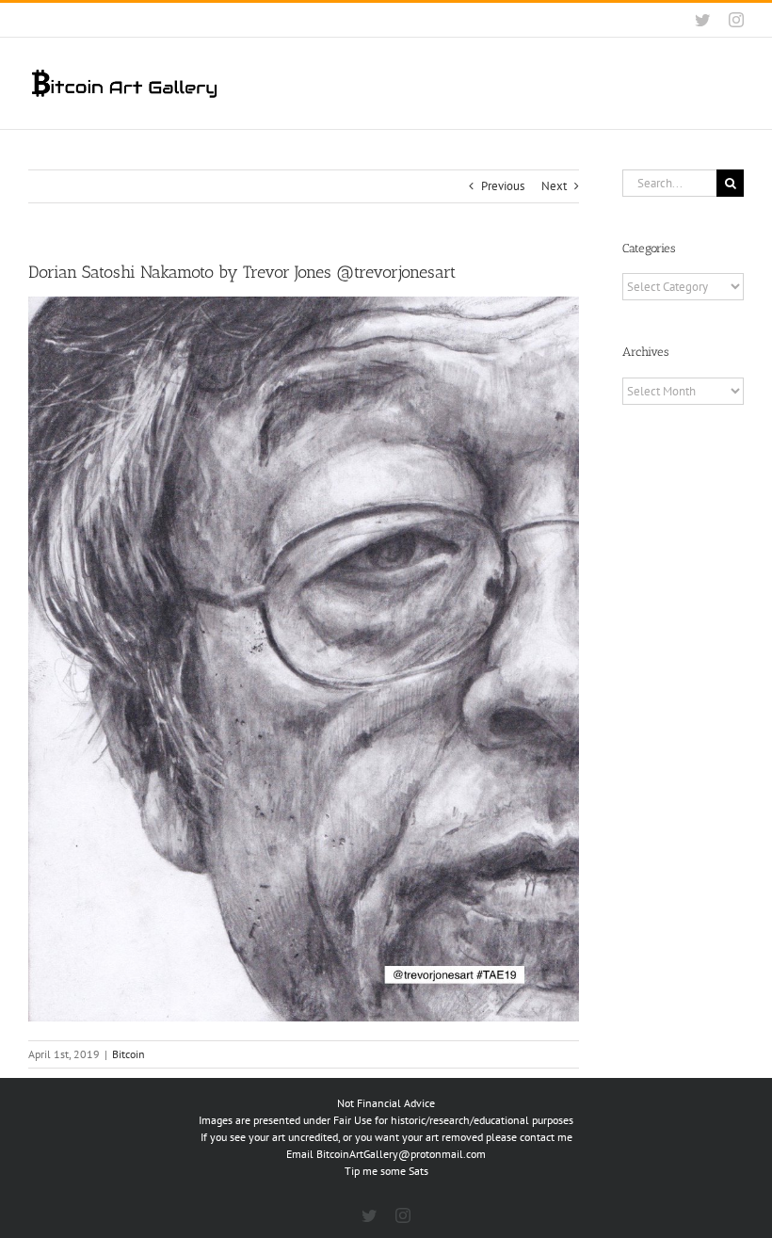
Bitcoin (128, 1054)
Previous (502, 186)
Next (554, 186)
